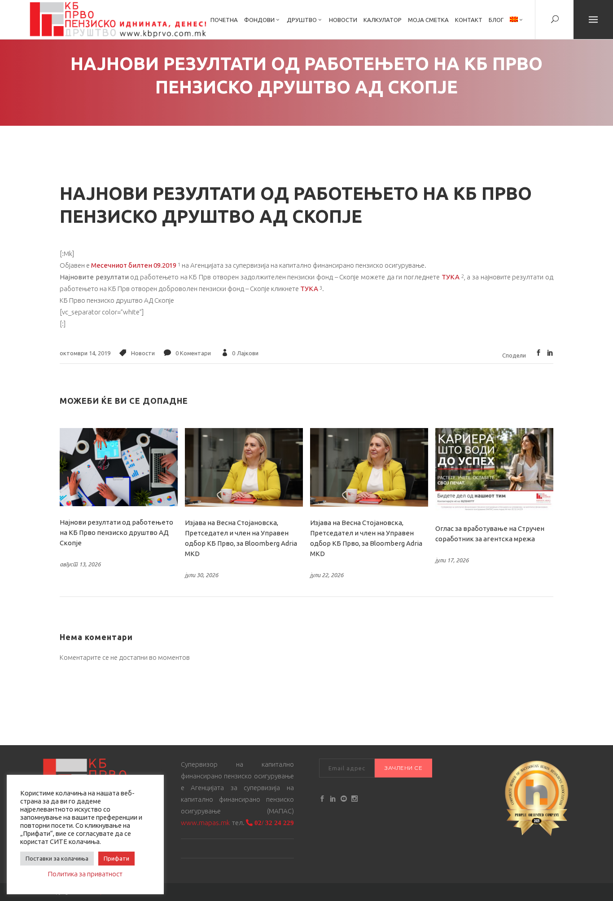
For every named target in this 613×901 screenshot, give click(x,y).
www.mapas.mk (205, 822)
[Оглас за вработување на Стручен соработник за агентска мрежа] (494, 470)
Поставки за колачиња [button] (57, 858)
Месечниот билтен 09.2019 (133, 265)
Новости (143, 353)
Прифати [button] (116, 858)
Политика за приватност (85, 874)
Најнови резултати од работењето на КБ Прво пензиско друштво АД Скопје (116, 532)
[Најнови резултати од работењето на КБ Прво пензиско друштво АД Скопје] (119, 467)
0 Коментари (193, 353)
